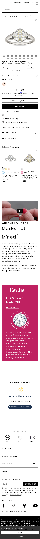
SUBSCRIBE (30, 484)
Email (32, 441)
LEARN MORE (12, 307)
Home (4, 16)
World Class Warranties (16, 122)
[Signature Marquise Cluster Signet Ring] (29, 158)
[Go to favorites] (33, 3)
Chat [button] (7, 441)
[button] (4, 3)
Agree (20, 532)
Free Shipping (11, 118)
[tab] (4, 55)
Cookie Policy (19, 529)
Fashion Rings (24, 16)
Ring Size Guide (9, 139)
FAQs (4, 471)
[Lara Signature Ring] (10, 158)
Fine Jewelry (12, 16)
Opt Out (20, 536)
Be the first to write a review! (20, 407)
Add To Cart (20, 106)
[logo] (20, 2)
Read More (30, 68)
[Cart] (36, 3)
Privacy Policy (16, 495)
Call (20, 441)
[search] (35, 9)
